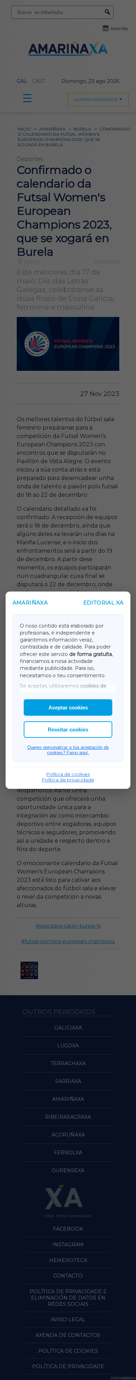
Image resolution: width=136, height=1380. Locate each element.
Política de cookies (68, 774)
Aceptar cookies (68, 707)
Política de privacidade (68, 780)
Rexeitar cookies (68, 730)
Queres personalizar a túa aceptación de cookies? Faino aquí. (68, 750)
